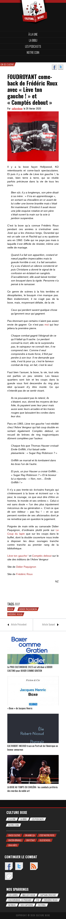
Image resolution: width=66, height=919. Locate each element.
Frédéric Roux (15, 614)
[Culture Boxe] (33, 6)
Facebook (54, 67)
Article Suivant (48, 624)
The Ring (42, 905)
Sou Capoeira (27, 905)
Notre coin (33, 52)
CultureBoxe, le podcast (19, 900)
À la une (33, 34)
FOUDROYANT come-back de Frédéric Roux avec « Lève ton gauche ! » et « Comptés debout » (32, 89)
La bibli (33, 40)
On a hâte (12, 845)
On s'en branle (14, 840)
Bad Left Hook (28, 895)
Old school (45, 840)
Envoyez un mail (9, 876)
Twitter (60, 67)
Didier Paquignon (28, 609)
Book (10, 609)
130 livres (13, 895)
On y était (30, 840)
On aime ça (30, 835)
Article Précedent (19, 624)
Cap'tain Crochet (48, 895)
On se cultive (14, 835)
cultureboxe (17, 108)
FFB (37, 900)
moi (47, 324)
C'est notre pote (46, 835)
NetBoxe (12, 905)
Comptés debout (41, 555)
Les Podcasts (33, 46)
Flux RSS (34, 866)
